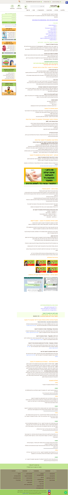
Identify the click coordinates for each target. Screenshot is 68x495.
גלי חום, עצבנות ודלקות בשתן (50, 307)
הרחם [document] (47, 129)
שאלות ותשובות (53, 39)
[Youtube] (49, 493)
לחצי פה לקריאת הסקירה (31, 325)
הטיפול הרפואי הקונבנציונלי (50, 28)
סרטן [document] (49, 129)
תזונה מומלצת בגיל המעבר (51, 34)
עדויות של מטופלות (52, 35)
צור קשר (28, 10)
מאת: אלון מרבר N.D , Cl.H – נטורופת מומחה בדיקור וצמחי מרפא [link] (45, 20)
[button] (67, 2)
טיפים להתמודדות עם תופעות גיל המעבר (48, 38)
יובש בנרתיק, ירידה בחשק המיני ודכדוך (48, 308)
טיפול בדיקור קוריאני (51, 31)
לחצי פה (56, 166)
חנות (34, 10)
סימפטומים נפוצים (52, 25)
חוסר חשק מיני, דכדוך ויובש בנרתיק (49, 310)
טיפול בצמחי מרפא (52, 32)
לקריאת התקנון (26, 493)
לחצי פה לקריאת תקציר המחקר (32, 332)
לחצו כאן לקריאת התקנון (8, 26)
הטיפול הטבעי (53, 29)
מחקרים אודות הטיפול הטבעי (50, 37)
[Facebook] (49, 491)
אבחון (54, 26)
